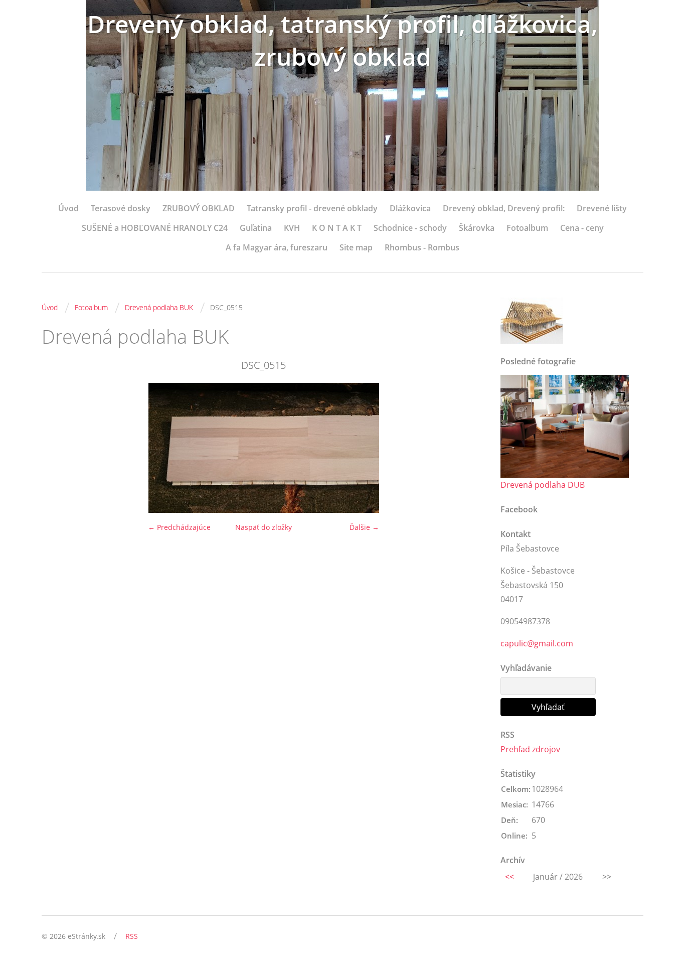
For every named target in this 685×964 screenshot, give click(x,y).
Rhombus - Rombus (422, 247)
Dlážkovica (410, 208)
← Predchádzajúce (179, 527)
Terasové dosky (120, 208)
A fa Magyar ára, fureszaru (276, 247)
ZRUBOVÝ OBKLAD (198, 208)
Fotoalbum (527, 227)
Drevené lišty (602, 208)
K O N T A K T (337, 227)
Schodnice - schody (410, 227)
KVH (292, 227)
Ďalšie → (364, 527)
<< (509, 876)
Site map (356, 247)
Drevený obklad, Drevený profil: (504, 208)
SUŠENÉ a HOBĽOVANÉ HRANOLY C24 (155, 227)
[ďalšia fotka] (469, 448)
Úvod (68, 208)
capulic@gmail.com (536, 643)
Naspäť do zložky (263, 527)
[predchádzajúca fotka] (58, 448)
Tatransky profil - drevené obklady (312, 208)
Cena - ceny (582, 227)
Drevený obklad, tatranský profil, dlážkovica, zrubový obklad (342, 40)
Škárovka (476, 227)
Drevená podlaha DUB (542, 484)
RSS (131, 936)
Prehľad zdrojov (530, 749)
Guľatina (256, 227)
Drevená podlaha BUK (159, 307)
